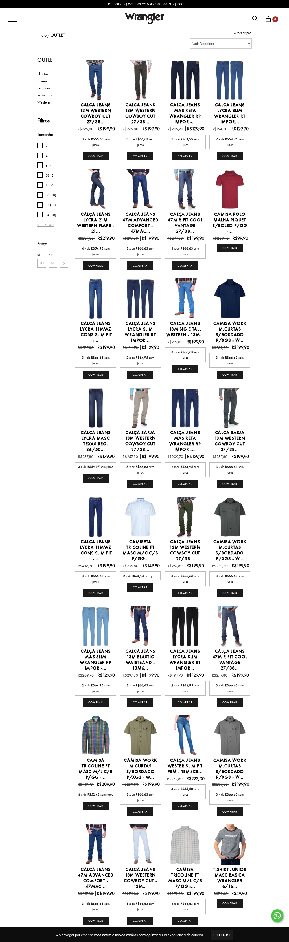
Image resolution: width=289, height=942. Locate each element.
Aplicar (64, 263)
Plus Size (44, 73)
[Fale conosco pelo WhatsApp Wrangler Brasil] (277, 915)
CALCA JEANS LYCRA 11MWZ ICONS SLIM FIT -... (95, 332)
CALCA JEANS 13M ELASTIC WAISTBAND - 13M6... (140, 659)
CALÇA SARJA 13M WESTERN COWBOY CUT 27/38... (140, 441)
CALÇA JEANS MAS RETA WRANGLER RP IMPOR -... (185, 113)
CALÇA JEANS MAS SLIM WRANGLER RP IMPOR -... (95, 659)
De (38, 255)
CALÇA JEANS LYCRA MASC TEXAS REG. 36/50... (95, 441)
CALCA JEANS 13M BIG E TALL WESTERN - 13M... (185, 329)
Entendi (221, 935)
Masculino (45, 95)
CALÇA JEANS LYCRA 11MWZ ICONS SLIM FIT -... (95, 550)
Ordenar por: (243, 32)
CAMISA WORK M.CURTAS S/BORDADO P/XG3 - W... (229, 332)
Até (51, 255)
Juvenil (42, 80)
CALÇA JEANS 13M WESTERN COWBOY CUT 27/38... (95, 113)
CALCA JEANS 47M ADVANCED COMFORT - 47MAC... (140, 223)
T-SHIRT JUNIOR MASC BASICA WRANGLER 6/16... (230, 878)
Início (42, 35)
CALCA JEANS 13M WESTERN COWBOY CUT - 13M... (140, 878)
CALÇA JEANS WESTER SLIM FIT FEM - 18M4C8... (185, 766)
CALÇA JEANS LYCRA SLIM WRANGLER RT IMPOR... (229, 113)
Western (43, 102)
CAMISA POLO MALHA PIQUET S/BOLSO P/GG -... (230, 223)
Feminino (44, 88)
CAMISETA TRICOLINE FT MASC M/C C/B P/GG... (140, 550)
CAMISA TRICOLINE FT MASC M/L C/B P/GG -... (96, 769)
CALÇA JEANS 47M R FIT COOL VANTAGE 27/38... (185, 223)
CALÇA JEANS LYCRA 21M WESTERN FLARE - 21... (95, 223)
